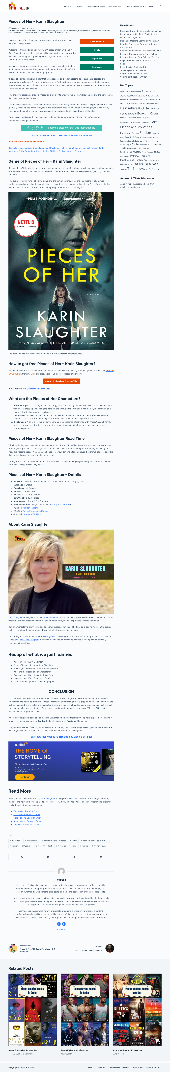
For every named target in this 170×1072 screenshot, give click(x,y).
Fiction (59, 31)
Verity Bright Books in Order (133, 77)
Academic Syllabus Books (130, 91)
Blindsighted (49, 636)
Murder (101, 148)
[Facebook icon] (59, 924)
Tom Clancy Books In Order (26, 811)
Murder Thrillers (30, 508)
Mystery (137, 152)
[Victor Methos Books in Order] (137, 1010)
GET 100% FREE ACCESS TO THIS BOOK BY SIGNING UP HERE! (61, 135)
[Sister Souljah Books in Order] (32, 1010)
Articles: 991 (61, 929)
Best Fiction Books (151, 103)
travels (70, 798)
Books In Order (147, 113)
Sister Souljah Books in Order (134, 67)
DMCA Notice (138, 1067)
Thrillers (62, 151)
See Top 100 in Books (60, 504)
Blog (151, 6)
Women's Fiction (150, 169)
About (90, 1067)
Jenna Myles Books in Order (133, 70)
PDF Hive (30, 1068)
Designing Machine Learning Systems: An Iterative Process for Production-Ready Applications (139, 44)
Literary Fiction (147, 144)
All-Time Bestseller (139, 96)
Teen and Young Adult (145, 163)
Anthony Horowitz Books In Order (133, 99)
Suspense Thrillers (32, 514)
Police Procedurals (17, 33)
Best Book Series (136, 104)
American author (51, 617)
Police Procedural (27, 151)
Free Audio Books (70, 31)
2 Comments (28, 1054)
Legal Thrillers (133, 144)
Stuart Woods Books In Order (27, 821)
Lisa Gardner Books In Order (26, 814)
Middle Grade (132, 148)
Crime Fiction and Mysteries (43, 31)
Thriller (52, 33)
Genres (80, 6)
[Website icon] (64, 924)
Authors (67, 6)
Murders (97, 31)
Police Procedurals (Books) (36, 511)
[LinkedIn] (101, 857)
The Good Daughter (29, 639)
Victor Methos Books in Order (134, 73)
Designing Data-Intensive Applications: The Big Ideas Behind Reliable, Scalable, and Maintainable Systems (140, 34)
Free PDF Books (114, 6)
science (130, 164)
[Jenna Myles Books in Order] (85, 1010)
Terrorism (123, 169)
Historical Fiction (147, 137)
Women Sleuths (63, 33)
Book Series (145, 108)
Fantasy (135, 133)
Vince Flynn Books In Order (26, 824)
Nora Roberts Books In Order (27, 818)
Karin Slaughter (85, 31)
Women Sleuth (74, 151)
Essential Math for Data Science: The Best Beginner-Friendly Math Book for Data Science (140, 60)
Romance (148, 160)
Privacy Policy (152, 1067)
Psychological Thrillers (37, 33)
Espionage (125, 133)
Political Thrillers (140, 155)
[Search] (161, 6)
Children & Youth (134, 118)
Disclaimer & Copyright (120, 1067)
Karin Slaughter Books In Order (82, 148)
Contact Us (102, 1067)
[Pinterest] (74, 857)
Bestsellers (13, 31)
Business (123, 117)
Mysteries (106, 31)
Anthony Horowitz (152, 96)
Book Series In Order (96, 6)
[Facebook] (22, 857)
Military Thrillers (143, 148)
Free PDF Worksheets (135, 6)
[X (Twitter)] (48, 857)
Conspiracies (26, 148)
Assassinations (153, 99)
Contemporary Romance (130, 122)
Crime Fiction (25, 31)
